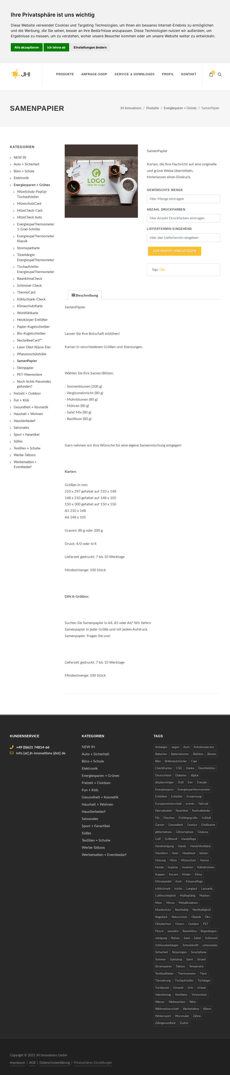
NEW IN (20, 157)
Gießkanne (208, 825)
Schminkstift (191, 945)
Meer (158, 903)
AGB (32, 1062)
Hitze (173, 860)
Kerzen (173, 874)
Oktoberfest (163, 924)
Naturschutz (179, 917)
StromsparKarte (28, 248)
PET (205, 924)
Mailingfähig (187, 895)
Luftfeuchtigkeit (165, 895)
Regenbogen (209, 931)
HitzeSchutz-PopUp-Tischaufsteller (32, 194)
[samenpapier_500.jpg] (101, 181)
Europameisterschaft (168, 803)
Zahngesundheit (165, 1023)
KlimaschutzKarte (30, 306)
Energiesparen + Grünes (180, 108)
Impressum (17, 1062)
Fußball (206, 818)
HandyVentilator (200, 846)
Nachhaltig (181, 909)
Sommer (160, 959)
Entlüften (161, 796)
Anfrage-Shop (94, 74)
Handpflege (188, 839)
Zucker (184, 1023)
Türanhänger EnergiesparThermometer (35, 257)
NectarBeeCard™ (29, 340)
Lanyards (207, 888)
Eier (190, 782)
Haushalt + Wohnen (28, 414)
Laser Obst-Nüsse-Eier (34, 347)
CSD (179, 768)
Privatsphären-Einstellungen (93, 1062)
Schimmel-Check (29, 285)
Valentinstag (163, 994)
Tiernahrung (163, 980)
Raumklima (190, 931)
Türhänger (204, 980)
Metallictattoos (188, 903)
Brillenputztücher (176, 761)
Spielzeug (176, 959)
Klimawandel (163, 881)
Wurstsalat (182, 1016)
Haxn (175, 853)
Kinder (186, 874)
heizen (203, 853)
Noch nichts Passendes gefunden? (34, 384)
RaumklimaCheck (29, 278)
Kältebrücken (205, 867)
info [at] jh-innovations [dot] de (41, 753)
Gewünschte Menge (165, 190)
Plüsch (159, 931)
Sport (189, 959)
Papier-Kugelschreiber (33, 327)
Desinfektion (206, 768)
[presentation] (84, 295)
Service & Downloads (135, 74)
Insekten (187, 867)
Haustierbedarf (24, 421)
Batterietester (180, 754)
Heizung (160, 860)
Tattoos (180, 966)
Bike (158, 761)
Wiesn (207, 1009)
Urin (190, 987)
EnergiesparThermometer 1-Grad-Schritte (35, 227)
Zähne (197, 1016)
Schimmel (211, 938)
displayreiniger (164, 782)
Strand (201, 959)
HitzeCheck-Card (29, 210)
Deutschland (163, 775)
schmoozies (210, 945)
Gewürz (192, 825)
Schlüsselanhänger (167, 945)
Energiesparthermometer (194, 789)
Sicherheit (161, 952)
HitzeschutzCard (29, 203)
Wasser (160, 1002)
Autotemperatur (204, 747)
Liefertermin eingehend (169, 229)
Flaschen (169, 818)
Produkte (65, 74)
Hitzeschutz (188, 860)
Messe (170, 903)
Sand (187, 938)
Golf (158, 839)
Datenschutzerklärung (55, 1062)
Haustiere (161, 853)
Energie (202, 782)
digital (194, 775)
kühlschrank (162, 888)
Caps (194, 761)
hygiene (173, 867)
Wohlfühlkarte (27, 313)
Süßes (18, 441)
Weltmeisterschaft (167, 1009)
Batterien (161, 754)
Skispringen (179, 952)
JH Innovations (130, 108)
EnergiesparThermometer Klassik (35, 239)
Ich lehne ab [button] (56, 47)
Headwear (188, 853)
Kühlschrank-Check (31, 299)
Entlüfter (177, 796)
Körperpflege (194, 881)
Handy (182, 846)
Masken (204, 895)
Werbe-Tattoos (25, 455)
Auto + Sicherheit (26, 164)
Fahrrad (203, 803)
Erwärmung (194, 796)
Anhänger (161, 747)
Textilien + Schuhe (27, 448)
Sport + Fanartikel (27, 434)
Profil (168, 74)
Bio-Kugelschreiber (31, 333)
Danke (190, 768)
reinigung (161, 938)
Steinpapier (25, 368)
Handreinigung (164, 846)
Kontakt (189, 74)
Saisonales (21, 427)
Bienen (211, 754)
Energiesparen (164, 789)
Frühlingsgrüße (188, 818)
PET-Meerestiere (29, 374)
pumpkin (173, 931)
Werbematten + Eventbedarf (25, 464)
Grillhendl (171, 839)
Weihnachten (177, 1002)
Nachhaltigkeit (201, 909)
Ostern (179, 924)
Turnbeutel (162, 987)
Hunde (159, 867)
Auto (186, 747)
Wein (192, 1002)
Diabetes (181, 775)
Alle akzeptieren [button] (26, 47)
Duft (181, 782)
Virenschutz (199, 994)
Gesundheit (175, 825)
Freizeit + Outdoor (27, 393)
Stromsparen (163, 966)
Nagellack (161, 917)
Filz (157, 818)
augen (175, 747)
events (190, 803)
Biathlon (198, 754)
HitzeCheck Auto (29, 217)
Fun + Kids (21, 400)
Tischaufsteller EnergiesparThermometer (35, 269)
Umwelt (178, 987)
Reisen (175, 938)
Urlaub (201, 987)
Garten (159, 825)
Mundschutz (163, 909)
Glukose (203, 832)
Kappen (160, 874)
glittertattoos (163, 832)
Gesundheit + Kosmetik (31, 407)
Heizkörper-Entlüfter (32, 320)
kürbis (178, 888)
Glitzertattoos (185, 832)
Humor (204, 860)
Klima (198, 874)
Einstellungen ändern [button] (90, 47)
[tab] (85, 294)
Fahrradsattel (163, 810)
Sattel (197, 938)
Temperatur (196, 966)
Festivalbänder (201, 810)
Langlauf (191, 888)
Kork (178, 881)
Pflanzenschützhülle (31, 354)
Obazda (196, 917)
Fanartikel (182, 810)
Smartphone (198, 952)
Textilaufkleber (164, 973)
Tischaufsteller (184, 980)
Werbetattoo (191, 1009)
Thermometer (187, 973)
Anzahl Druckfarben (166, 209)
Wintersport (163, 1016)
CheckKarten (163, 768)
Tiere (203, 973)
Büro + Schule (24, 171)
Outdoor (193, 924)
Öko (162, 269)
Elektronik (21, 178)
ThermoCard (26, 292)
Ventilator (181, 994)
